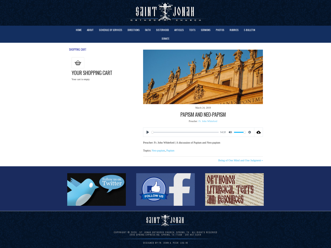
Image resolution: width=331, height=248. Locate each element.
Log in (184, 242)
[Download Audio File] (258, 132)
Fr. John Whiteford (208, 121)
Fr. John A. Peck (169, 242)
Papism (170, 150)
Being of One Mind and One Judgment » (240, 160)
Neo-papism (158, 150)
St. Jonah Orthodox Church (165, 12)
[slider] (185, 132)
